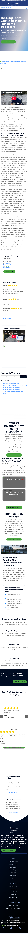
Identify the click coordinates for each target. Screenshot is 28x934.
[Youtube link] (9, 267)
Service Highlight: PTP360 (11, 383)
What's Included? (13, 889)
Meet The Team (13, 875)
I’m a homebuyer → (11, 792)
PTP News (13, 872)
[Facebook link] (4, 267)
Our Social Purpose (13, 870)
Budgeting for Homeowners (11, 387)
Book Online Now (8, 41)
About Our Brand (13, 867)
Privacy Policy (6, 925)
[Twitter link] (7, 267)
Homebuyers (13, 894)
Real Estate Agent (13, 897)
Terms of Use (15, 925)
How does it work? (13, 886)
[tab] (11, 729)
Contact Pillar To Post (13, 861)
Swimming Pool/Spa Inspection (13, 908)
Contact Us (9, 271)
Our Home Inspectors (13, 891)
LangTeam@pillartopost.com (10, 264)
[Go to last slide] (1, 716)
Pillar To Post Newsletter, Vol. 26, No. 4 (15, 385)
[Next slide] (26, 716)
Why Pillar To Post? (13, 864)
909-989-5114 (8, 263)
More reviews (7, 318)
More (13, 911)
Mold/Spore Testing (13, 905)
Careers (13, 878)
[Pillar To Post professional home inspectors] (6, 7)
